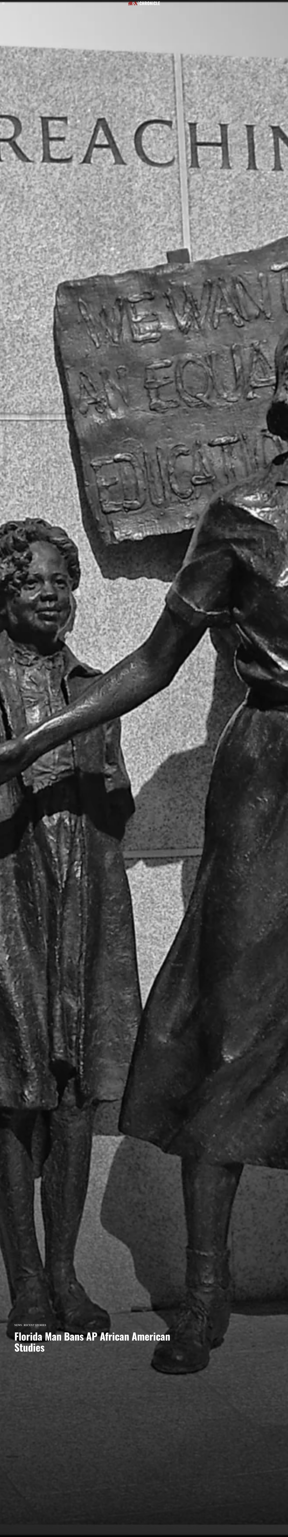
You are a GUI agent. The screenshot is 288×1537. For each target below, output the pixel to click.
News (18, 1325)
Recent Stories (35, 1325)
